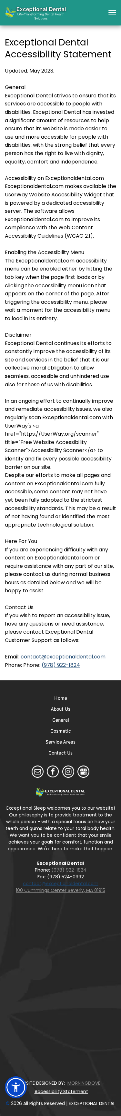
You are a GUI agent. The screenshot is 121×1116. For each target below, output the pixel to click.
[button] (112, 12)
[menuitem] (60, 699)
